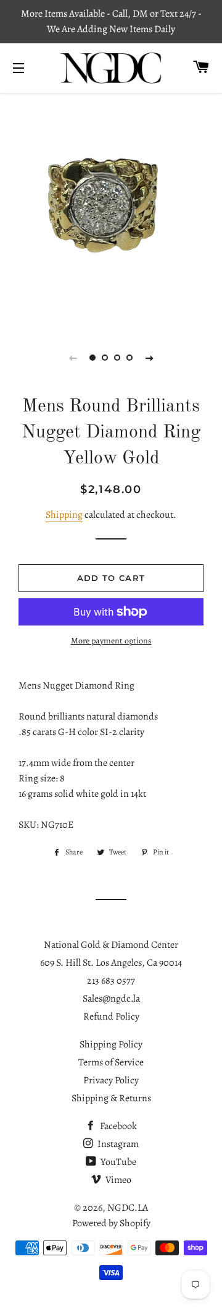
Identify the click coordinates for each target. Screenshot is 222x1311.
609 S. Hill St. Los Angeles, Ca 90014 (111, 962)
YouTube (117, 1162)
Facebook (117, 1126)
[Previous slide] (72, 357)
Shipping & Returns (111, 1098)
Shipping (64, 515)
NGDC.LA (127, 1207)
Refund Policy (111, 1016)
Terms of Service (111, 1062)
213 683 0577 (111, 980)
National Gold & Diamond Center (111, 945)
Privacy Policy (111, 1080)
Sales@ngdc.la (111, 998)
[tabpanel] (111, 209)
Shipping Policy (111, 1044)
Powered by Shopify (111, 1223)
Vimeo (117, 1180)
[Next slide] (149, 357)
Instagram (117, 1144)
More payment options (111, 641)
